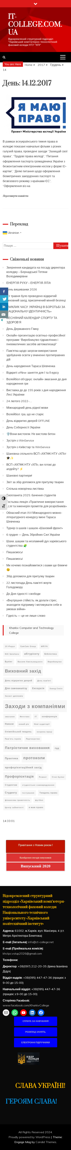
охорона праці (44, 732)
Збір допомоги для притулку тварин (30, 576)
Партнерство (33, 739)
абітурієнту (31, 653)
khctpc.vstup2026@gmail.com (22, 953)
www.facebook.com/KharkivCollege (26, 1005)
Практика (11, 758)
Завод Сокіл (56, 688)
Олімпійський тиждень (18, 731)
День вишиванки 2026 (21, 289)
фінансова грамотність (17, 800)
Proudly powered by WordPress (30, 1137)
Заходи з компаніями (35, 706)
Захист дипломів (14, 696)
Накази (9, 724)
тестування (28, 793)
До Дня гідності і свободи (23, 594)
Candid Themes (46, 1142)
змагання (10, 716)
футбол (39, 800)
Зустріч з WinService (20, 440)
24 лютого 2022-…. (19, 401)
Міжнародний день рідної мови (27, 407)
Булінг (9, 661)
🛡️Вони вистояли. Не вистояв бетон (30, 434)
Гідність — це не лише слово (25, 615)
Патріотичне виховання (27, 747)
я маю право (36, 807)
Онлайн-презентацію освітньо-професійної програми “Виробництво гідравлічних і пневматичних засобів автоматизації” (35, 340)
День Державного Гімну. (22, 329)
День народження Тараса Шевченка (30, 366)
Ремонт (43, 777)
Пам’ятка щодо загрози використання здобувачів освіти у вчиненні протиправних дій (35, 355)
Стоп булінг (58, 777)
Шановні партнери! (19, 475)
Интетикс (25, 716)
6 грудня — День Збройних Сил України (33, 534)
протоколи (34, 757)
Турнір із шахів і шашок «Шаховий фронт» (34, 528)
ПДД (57, 748)
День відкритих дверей (18, 680)
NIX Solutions (12, 654)
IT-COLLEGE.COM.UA (35, 24)
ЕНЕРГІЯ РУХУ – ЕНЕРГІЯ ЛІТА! (28, 283)
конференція (49, 716)
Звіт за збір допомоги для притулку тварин (35, 482)
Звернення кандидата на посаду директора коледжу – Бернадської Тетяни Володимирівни (35, 272)
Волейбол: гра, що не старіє (25, 414)
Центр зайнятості (14, 807)
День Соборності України (23, 427)
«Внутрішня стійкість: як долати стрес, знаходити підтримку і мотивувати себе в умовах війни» (34, 604)
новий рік (24, 724)
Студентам (11, 785)
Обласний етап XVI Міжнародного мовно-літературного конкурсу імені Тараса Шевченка (34, 517)
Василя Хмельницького (30, 661)
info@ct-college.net (41, 942)
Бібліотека (50, 654)
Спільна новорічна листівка (25, 488)
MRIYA (44, 646)
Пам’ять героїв (13, 739)
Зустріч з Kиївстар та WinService (28, 447)
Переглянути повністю (15, 195)
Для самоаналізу (16, 688)
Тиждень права (48, 792)
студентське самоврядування (38, 785)
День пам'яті (44, 680)
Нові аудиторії (42, 724)
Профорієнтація (19, 776)
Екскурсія (38, 688)
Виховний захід (23, 671)
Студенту (11, 792)
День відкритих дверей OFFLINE (28, 421)
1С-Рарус (10, 646)
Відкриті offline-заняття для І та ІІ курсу (32, 372)
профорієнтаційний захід (23, 767)
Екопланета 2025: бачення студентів (31, 495)
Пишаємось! (14, 552)
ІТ (36, 716)
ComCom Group (28, 646)
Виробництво (55, 661)
